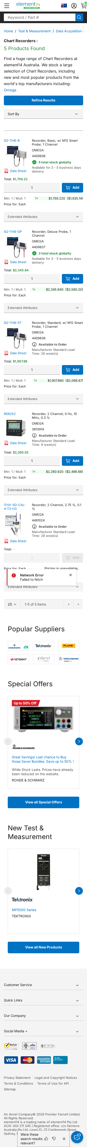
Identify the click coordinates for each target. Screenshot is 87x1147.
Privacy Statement (17, 1078)
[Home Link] (37, 6)
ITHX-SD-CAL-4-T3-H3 (15, 507)
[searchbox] (39, 17)
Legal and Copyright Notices (56, 1078)
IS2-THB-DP (13, 231)
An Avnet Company (18, 1114)
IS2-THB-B (12, 140)
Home (8, 31)
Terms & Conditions (18, 1083)
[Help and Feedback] (77, 1137)
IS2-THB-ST (13, 323)
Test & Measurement (34, 31)
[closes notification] (70, 575)
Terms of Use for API (53, 1083)
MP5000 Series (24, 910)
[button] (7, 6)
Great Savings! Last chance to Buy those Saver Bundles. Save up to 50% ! (43, 759)
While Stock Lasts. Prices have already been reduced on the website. (42, 771)
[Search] (79, 17)
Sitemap (10, 1089)
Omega (10, 90)
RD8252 (10, 414)
